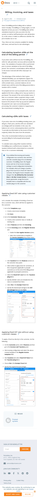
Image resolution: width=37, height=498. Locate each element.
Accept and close (13, 494)
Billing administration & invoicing (12, 7)
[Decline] (35, 491)
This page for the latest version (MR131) (14, 20)
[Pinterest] (23, 473)
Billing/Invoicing (26, 7)
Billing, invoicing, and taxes (17, 9)
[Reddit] (28, 473)
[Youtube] (9, 473)
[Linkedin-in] (5, 473)
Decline (28, 494)
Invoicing (6, 9)
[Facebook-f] (14, 473)
